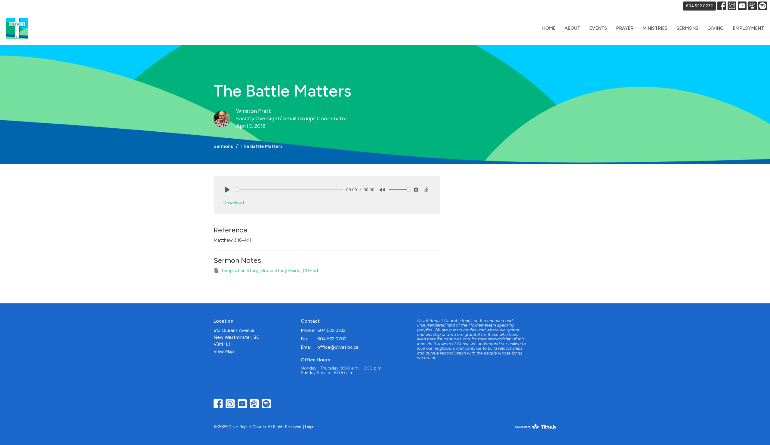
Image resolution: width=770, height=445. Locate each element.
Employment (748, 28)
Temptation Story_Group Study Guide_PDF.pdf (270, 270)
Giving (715, 28)
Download (233, 202)
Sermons (687, 28)
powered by (532, 432)
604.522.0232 (699, 6)
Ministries (654, 28)
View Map (224, 351)
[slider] (289, 189)
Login (310, 427)
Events (598, 28)
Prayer (624, 28)
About (572, 28)
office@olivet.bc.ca (337, 347)
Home (549, 28)
